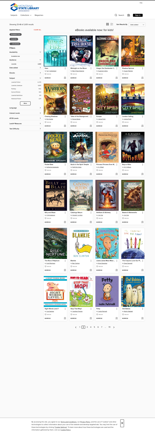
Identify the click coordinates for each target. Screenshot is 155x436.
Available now (15, 56)
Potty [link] (98, 309)
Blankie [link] (73, 261)
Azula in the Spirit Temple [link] (80, 165)
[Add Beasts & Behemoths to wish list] (142, 222)
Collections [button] (25, 15)
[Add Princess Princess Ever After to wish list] (116, 174)
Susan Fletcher (128, 71)
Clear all (37, 30)
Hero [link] (46, 68)
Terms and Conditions (69, 422)
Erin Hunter (49, 119)
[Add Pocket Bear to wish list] (65, 174)
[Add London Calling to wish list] (142, 126)
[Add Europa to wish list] (116, 126)
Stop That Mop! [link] (76, 309)
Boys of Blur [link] (126, 165)
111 (109, 327)
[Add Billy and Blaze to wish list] (65, 222)
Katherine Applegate (52, 167)
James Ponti (101, 119)
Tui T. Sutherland (51, 71)
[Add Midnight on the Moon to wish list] (90, 78)
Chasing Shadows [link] (51, 116)
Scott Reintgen (50, 263)
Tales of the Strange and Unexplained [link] (80, 116)
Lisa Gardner (50, 311)
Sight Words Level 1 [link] (52, 309)
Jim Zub (100, 215)
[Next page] (114, 327)
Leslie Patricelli (102, 311)
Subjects (14, 15)
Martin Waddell (128, 311)
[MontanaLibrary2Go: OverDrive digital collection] (25, 7)
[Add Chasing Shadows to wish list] (65, 126)
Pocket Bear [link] (49, 165)
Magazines (39, 15)
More (25, 103)
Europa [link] (99, 116)
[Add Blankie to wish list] (90, 270)
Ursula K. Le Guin (77, 215)
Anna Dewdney (102, 263)
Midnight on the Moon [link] (79, 68)
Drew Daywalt (128, 263)
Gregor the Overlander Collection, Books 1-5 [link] (106, 68)
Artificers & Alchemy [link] (103, 213)
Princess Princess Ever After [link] (106, 165)
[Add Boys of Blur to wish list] (142, 174)
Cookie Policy (66, 430)
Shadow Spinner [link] (128, 68)
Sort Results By (122, 24)
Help (141, 3)
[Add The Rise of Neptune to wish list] (65, 270)
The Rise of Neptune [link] (52, 261)
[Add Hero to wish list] (65, 78)
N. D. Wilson (127, 167)
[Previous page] (76, 327)
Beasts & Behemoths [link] (129, 213)
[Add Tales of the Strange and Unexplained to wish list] (90, 126)
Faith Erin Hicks (76, 167)
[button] (119, 16)
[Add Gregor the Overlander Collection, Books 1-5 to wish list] (116, 78)
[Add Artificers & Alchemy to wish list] (116, 222)
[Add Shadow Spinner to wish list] (142, 78)
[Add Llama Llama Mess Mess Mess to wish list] (116, 270)
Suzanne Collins (103, 71)
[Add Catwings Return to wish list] (90, 222)
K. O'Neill (101, 167)
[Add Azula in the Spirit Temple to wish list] (90, 174)
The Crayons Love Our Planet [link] (132, 261)
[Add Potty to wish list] (116, 318)
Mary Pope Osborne (78, 71)
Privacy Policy (85, 422)
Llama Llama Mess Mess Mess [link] (106, 261)
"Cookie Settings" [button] (60, 427)
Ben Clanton (76, 263)
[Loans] (129, 16)
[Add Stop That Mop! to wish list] (90, 318)
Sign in (138, 15)
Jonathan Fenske (77, 311)
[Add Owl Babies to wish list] (142, 318)
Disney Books (76, 119)
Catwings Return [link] (76, 213)
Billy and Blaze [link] (50, 213)
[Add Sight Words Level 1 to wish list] (65, 318)
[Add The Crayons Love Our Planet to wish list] (142, 270)
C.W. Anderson (50, 215)
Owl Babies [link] (126, 309)
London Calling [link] (127, 116)
